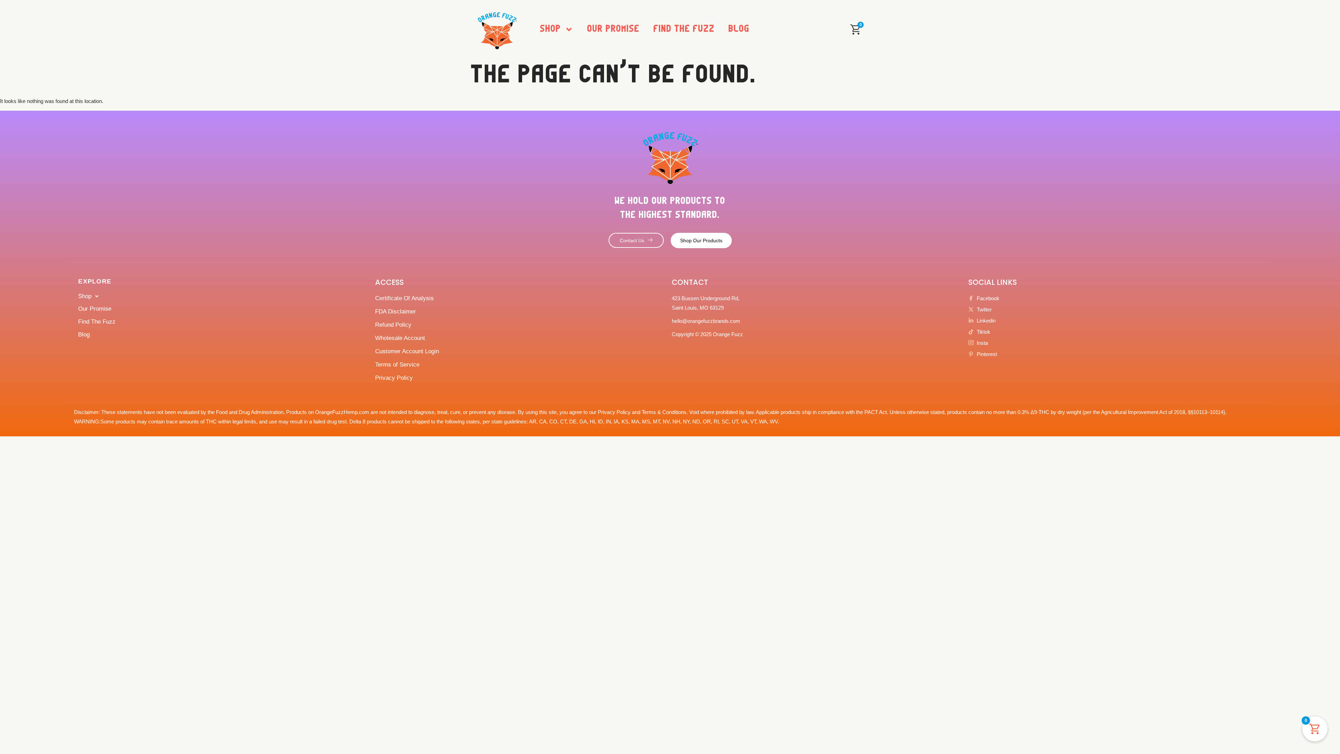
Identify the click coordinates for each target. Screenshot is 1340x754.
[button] (224, 296)
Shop (550, 29)
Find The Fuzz (684, 29)
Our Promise (613, 29)
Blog (739, 29)
